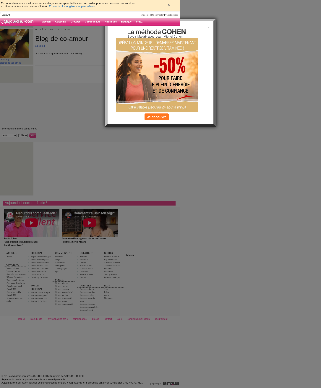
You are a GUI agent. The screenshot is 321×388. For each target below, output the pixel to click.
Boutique (126, 21)
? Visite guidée (171, 15)
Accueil (46, 21)
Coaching (60, 21)
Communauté (92, 21)
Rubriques (111, 21)
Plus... (139, 21)
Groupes (75, 21)
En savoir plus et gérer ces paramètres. (72, 6)
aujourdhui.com (18, 22)
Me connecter (157, 15)
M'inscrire (145, 15)
